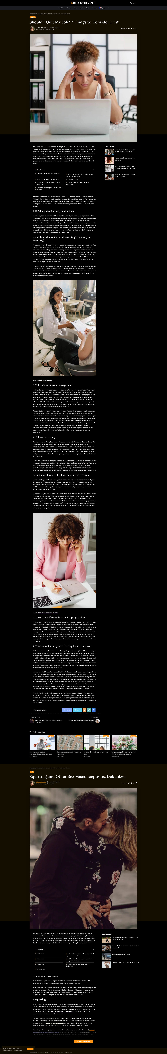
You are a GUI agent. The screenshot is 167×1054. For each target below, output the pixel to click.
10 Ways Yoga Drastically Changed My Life (125, 962)
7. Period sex (41, 969)
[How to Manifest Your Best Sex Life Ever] (109, 160)
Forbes (85, 463)
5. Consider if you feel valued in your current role (47, 183)
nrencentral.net (83, 3)
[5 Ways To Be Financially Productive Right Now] (70, 742)
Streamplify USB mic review (121, 954)
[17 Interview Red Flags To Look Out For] (97, 742)
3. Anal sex (40, 959)
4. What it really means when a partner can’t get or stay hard (79, 960)
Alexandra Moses (41, 27)
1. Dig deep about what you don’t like (48, 173)
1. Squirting (40, 953)
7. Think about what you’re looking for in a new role (48, 189)
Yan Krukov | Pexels (45, 380)
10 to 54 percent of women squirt (51, 1023)
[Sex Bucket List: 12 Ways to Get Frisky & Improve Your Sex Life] (109, 168)
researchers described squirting (63, 1011)
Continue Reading (83, 1041)
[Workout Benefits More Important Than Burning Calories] (106, 940)
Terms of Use (18, 1050)
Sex (32, 771)
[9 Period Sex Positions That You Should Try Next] (109, 177)
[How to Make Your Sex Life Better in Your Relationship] (106, 948)
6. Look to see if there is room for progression (77, 183)
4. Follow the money (74, 179)
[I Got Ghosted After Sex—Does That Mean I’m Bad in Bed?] (109, 152)
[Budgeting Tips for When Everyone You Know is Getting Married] (124, 742)
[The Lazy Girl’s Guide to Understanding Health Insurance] (42, 742)
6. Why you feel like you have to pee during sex (78, 965)
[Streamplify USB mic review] (106, 956)
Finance (33, 17)
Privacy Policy (7, 1050)
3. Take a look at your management (48, 179)
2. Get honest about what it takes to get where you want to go (79, 175)
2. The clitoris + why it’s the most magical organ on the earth (80, 955)
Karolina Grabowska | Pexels (48, 613)
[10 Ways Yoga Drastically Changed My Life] (106, 964)
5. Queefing (40, 964)
